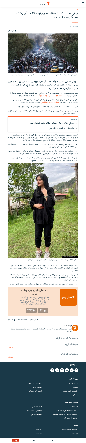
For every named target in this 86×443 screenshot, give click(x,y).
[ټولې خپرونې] (34, 440)
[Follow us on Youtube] (67, 370)
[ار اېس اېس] (57, 370)
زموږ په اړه (75, 407)
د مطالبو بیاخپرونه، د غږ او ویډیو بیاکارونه (65, 414)
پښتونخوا (75, 387)
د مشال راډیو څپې (36, 414)
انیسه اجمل (74, 22)
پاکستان (75, 395)
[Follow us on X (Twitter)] (72, 370)
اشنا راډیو (39, 434)
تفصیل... (10, 347)
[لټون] (71, 440)
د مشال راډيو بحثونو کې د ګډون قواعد (66, 410)
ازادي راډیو (75, 434)
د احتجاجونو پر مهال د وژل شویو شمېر (49, 95)
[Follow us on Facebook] (76, 370)
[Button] (12, 31)
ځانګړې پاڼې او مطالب (35, 391)
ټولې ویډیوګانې (73, 384)
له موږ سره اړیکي (37, 407)
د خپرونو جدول (37, 387)
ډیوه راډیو (39, 430)
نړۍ (77, 9)
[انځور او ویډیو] (52, 440)
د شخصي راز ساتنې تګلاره (70, 418)
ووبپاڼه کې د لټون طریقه (34, 410)
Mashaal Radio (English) (70, 430)
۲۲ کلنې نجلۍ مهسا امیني (50, 102)
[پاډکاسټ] (52, 370)
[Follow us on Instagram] (62, 370)
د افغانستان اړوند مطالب (70, 391)
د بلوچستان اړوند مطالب (34, 384)
